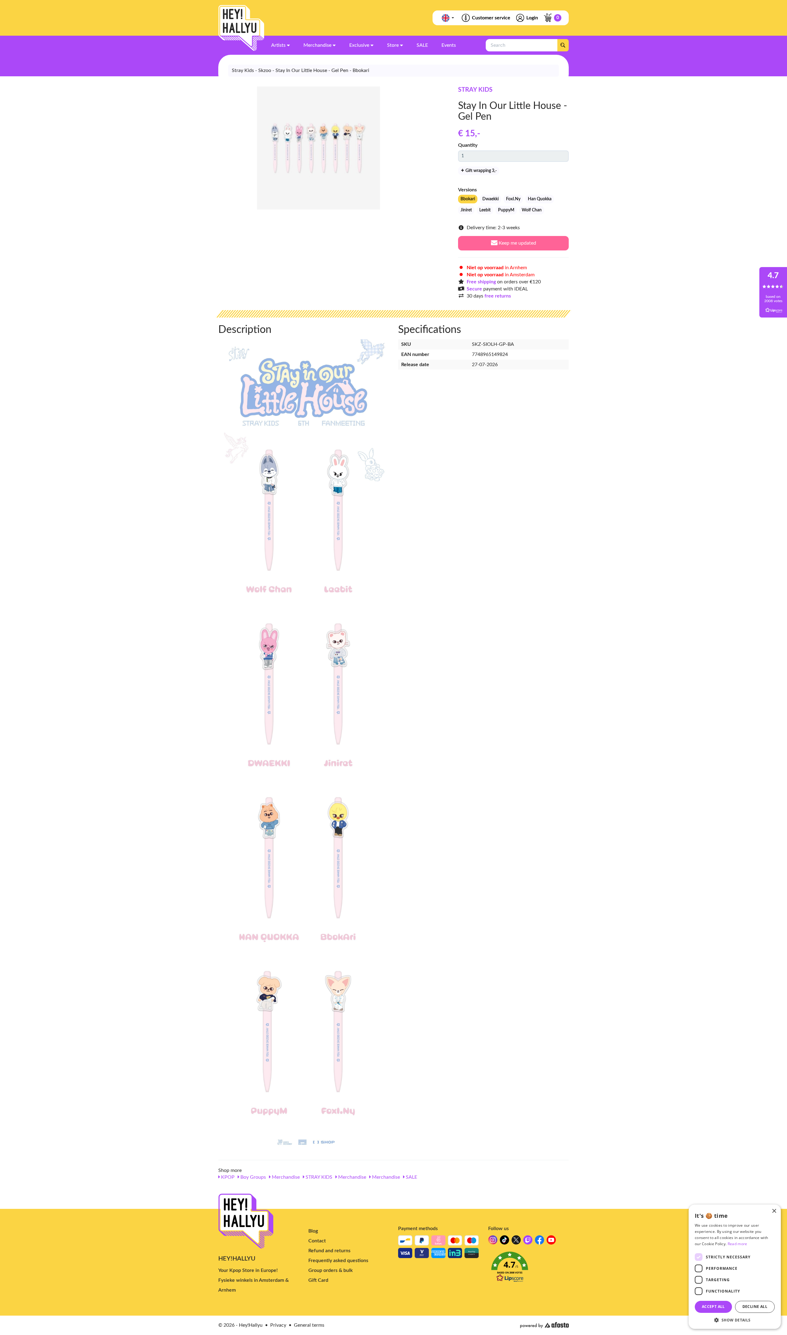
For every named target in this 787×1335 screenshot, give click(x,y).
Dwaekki (490, 199)
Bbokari (468, 199)
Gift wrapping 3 (481, 171)
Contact (317, 1240)
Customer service (491, 17)
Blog (313, 1231)
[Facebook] (539, 1241)
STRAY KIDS (475, 90)
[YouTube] (551, 1241)
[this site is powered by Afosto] (544, 1325)
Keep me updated (516, 243)
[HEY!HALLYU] (241, 28)
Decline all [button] (754, 1306)
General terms (309, 1325)
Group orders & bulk (330, 1270)
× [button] (774, 1211)
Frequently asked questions (338, 1260)
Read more (737, 1243)
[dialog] (735, 1267)
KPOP (227, 1177)
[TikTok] (504, 1241)
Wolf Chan (532, 210)
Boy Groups (252, 1177)
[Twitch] (527, 1241)
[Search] (563, 45)
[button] (528, 1269)
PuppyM (506, 210)
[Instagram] (492, 1241)
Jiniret (466, 210)
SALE (411, 1177)
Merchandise (285, 1177)
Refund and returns (329, 1250)
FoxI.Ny (513, 199)
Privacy (278, 1325)
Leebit (485, 210)
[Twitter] (516, 1241)
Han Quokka (540, 199)
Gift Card (318, 1280)
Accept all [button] (713, 1306)
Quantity (467, 145)
